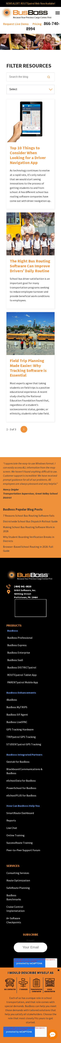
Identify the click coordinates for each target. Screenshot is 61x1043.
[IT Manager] (23, 985)
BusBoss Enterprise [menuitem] (18, 652)
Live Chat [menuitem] (11, 828)
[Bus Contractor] (10, 985)
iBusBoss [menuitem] (11, 699)
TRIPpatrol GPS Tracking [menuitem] (21, 737)
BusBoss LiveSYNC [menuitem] (16, 722)
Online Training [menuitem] (15, 835)
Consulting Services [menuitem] (17, 873)
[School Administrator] (49, 985)
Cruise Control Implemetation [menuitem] (15, 908)
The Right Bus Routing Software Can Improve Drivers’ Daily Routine (30, 265)
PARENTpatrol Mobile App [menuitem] (22, 682)
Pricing (37, 24)
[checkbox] (29, 985)
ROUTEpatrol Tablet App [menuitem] (22, 675)
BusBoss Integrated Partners (24, 754)
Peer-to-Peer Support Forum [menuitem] (23, 850)
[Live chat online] (52, 1034)
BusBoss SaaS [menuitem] (15, 660)
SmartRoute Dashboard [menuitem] (20, 813)
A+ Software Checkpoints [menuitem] (13, 920)
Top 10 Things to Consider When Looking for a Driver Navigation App (28, 155)
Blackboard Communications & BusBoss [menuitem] (24, 771)
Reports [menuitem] (11, 820)
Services (12, 866)
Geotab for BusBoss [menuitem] (17, 761)
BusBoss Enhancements (21, 692)
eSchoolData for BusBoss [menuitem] (21, 780)
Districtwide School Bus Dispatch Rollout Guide (30, 521)
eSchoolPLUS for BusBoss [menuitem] (21, 795)
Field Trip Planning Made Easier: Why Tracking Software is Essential (28, 368)
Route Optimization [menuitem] (18, 880)
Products (14, 625)
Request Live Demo (16, 24)
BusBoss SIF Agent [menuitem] (17, 714)
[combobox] (30, 76)
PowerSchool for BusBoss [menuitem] (21, 788)
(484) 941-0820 (22, 586)
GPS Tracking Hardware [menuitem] (20, 729)
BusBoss (12, 630)
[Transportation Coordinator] (36, 985)
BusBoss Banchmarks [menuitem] (13, 897)
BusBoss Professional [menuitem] (20, 637)
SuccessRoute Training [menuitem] (19, 842)
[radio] (10, 985)
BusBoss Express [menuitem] (17, 645)
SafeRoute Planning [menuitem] (18, 887)
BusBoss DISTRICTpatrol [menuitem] (21, 667)
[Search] (48, 77)
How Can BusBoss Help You (23, 805)
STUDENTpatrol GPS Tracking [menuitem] (23, 744)
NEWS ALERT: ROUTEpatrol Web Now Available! (30, 3)
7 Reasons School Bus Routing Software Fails (28, 515)
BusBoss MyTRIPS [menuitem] (16, 707)
